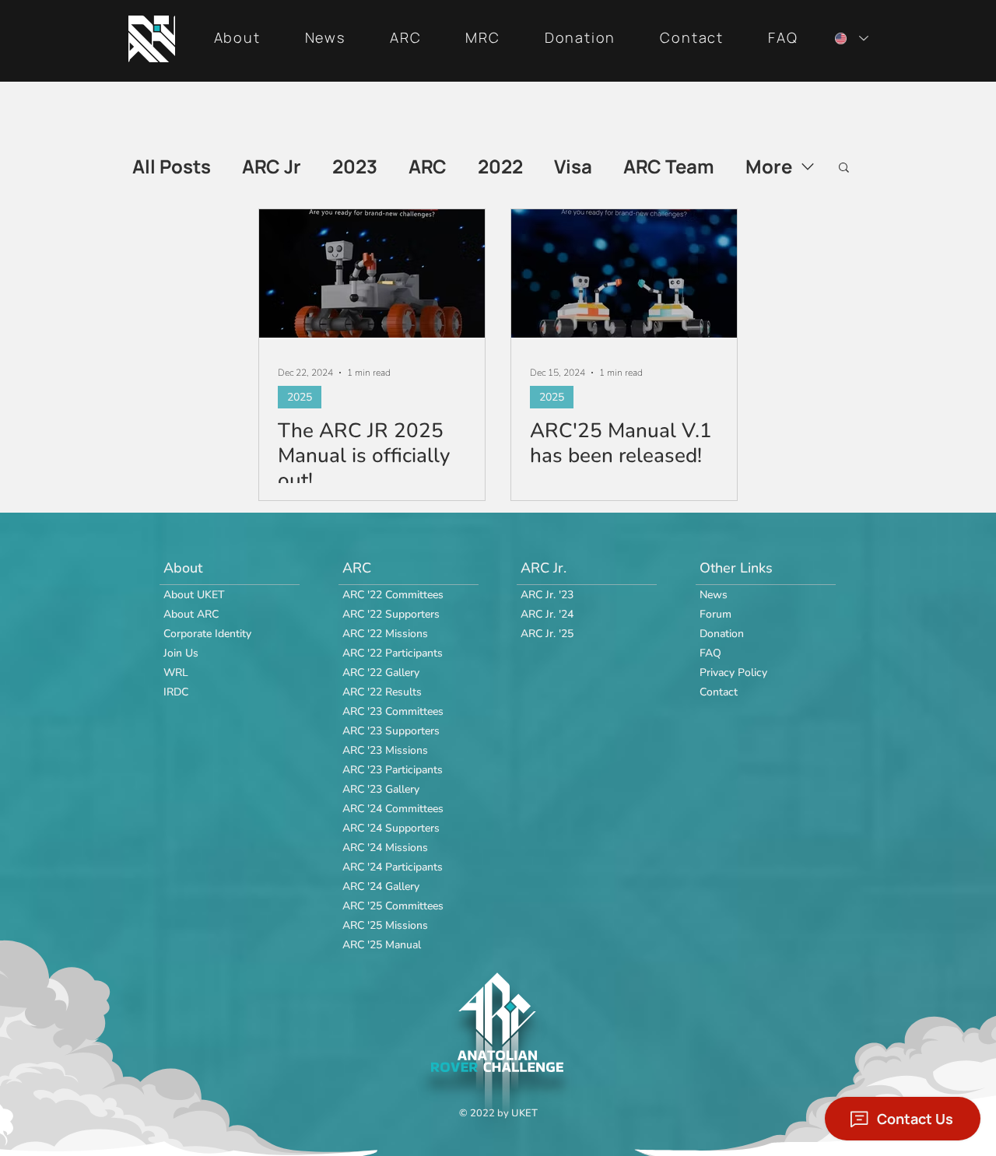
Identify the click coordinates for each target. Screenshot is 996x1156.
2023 (354, 166)
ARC (428, 166)
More (768, 166)
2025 (299, 397)
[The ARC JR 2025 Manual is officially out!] (372, 273)
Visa (573, 166)
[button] (237, 38)
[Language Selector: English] (848, 38)
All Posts (171, 166)
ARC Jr (271, 166)
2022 (500, 166)
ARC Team (668, 166)
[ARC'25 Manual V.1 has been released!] (624, 273)
